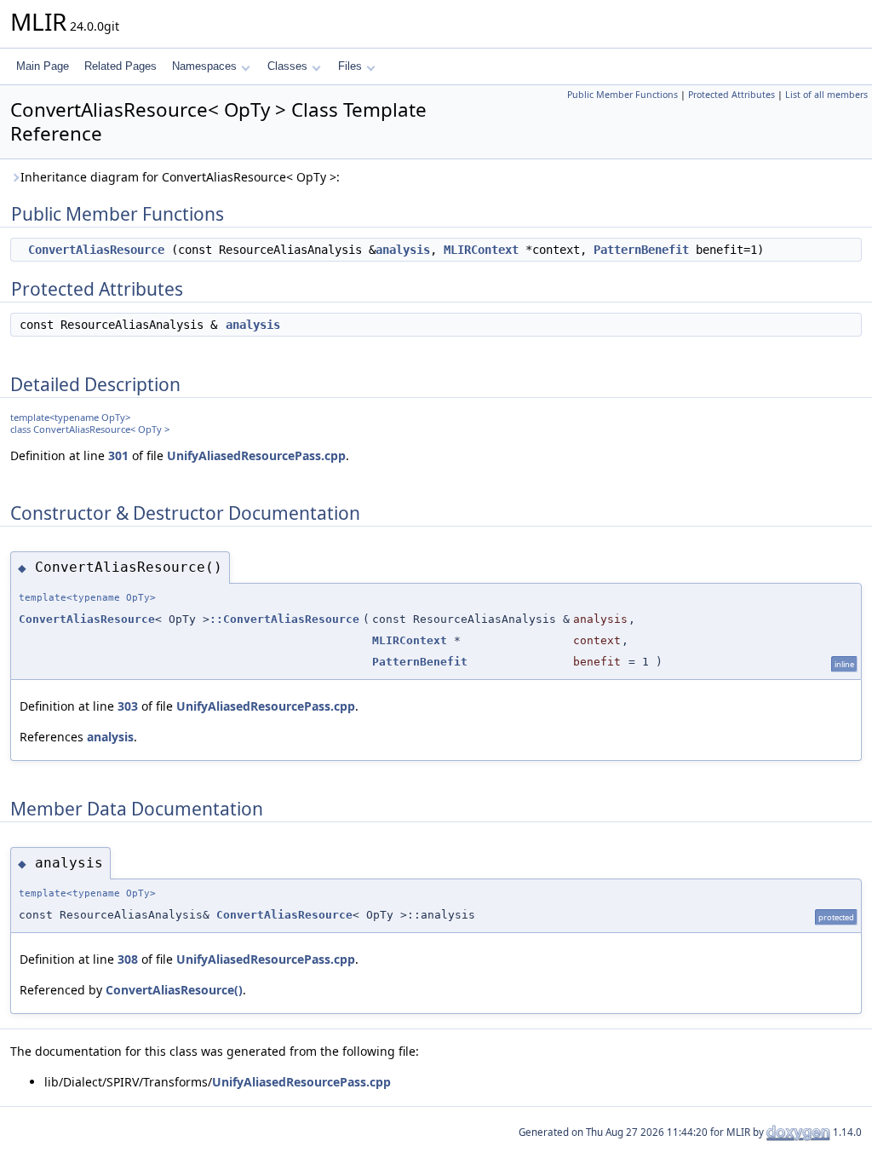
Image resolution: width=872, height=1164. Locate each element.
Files (350, 66)
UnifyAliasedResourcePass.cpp (256, 455)
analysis (403, 249)
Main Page (42, 66)
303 (128, 706)
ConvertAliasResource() (174, 990)
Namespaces (204, 66)
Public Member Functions (622, 95)
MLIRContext (481, 249)
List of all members (826, 95)
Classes (287, 66)
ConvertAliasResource (96, 249)
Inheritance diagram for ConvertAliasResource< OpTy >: (180, 177)
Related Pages (120, 66)
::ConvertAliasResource (284, 619)
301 (118, 455)
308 (128, 959)
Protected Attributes (731, 95)
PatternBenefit (641, 249)
